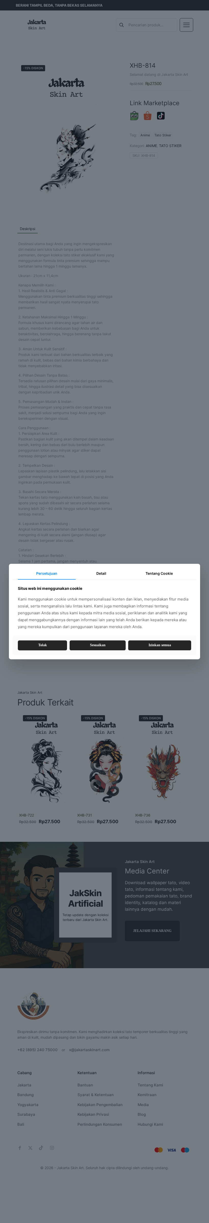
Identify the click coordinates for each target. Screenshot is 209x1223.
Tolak (42, 645)
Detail (101, 573)
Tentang (159, 573)
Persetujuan (46, 573)
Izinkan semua (160, 645)
